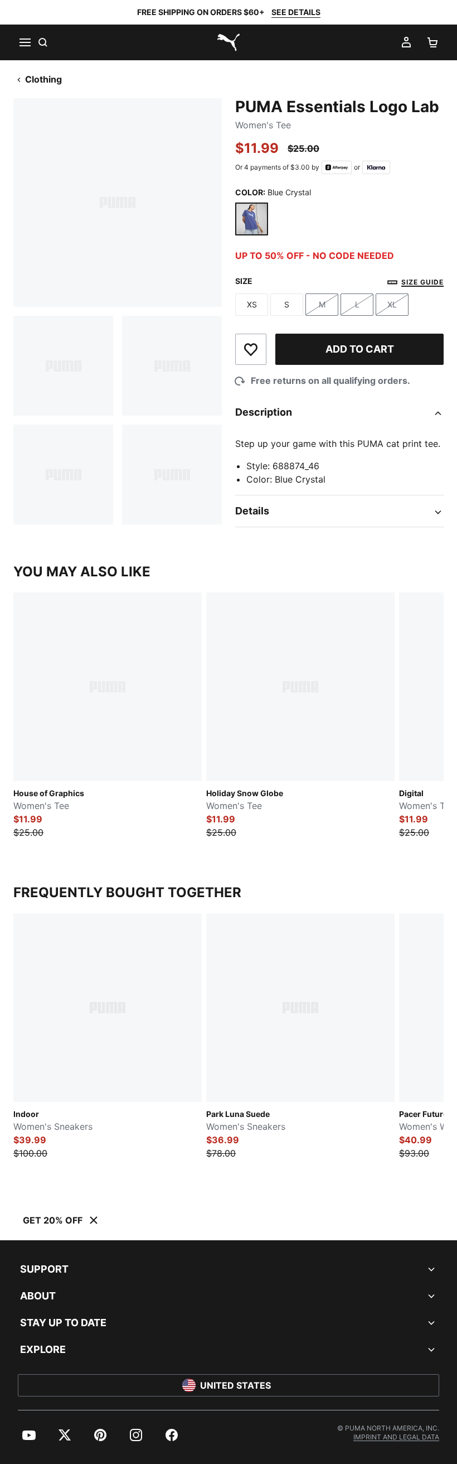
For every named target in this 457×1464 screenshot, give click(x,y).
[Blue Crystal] (251, 219)
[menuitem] (29, 1435)
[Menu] (24, 42)
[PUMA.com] (228, 42)
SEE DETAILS (295, 12)
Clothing (43, 79)
